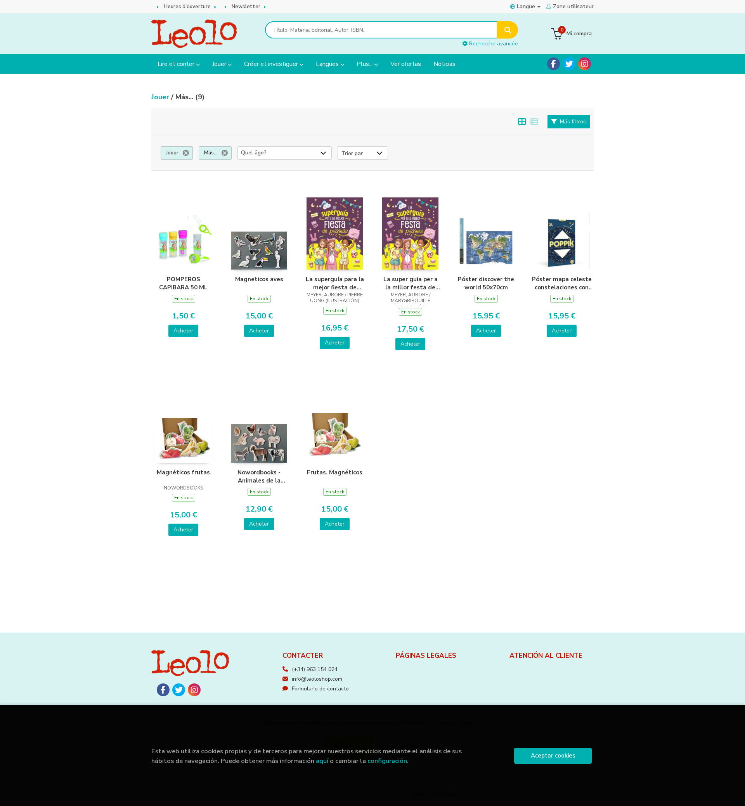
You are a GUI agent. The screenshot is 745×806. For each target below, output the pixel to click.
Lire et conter (177, 64)
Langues (328, 64)
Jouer (220, 64)
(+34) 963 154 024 (315, 669)
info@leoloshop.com (317, 679)
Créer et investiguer (272, 64)
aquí (322, 760)
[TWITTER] (569, 63)
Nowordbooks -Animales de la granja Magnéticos (259, 476)
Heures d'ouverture (187, 6)
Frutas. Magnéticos (334, 472)
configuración (387, 760)
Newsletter (246, 6)
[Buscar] (507, 30)
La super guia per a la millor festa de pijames (410, 283)
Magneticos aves (259, 279)
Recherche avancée (493, 44)
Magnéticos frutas (183, 472)
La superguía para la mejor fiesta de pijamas (335, 283)
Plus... (365, 64)
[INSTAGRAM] (584, 63)
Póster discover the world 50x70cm (486, 283)
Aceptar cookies (553, 755)
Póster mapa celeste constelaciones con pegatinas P (562, 283)
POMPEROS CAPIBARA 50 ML (183, 283)
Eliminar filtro (186, 153)
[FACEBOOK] (553, 63)
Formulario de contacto (320, 688)
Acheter (183, 330)
